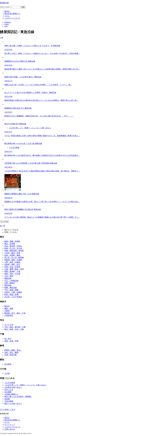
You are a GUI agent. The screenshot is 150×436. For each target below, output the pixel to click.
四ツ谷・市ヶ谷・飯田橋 (14, 257)
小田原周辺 (8, 315)
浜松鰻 (7, 399)
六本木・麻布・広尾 (12, 253)
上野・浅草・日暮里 (12, 262)
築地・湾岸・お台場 (12, 274)
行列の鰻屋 (8, 401)
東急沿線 (7, 278)
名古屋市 (7, 364)
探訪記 (7, 11)
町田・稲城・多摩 (11, 294)
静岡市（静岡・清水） (13, 350)
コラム (7, 16)
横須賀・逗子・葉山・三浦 (14, 313)
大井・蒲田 (8, 276)
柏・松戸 (7, 339)
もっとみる (4, 221)
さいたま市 (8, 325)
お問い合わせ (9, 429)
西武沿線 (7, 285)
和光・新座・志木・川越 (14, 329)
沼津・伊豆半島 (10, 355)
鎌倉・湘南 (8, 308)
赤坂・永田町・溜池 (12, 255)
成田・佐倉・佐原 (11, 341)
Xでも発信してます (7, 409)
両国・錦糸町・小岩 (12, 271)
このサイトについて (12, 18)
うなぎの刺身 (9, 383)
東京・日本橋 (9, 244)
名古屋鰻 (7, 392)
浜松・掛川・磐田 (11, 352)
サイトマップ (9, 425)
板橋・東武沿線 (10, 288)
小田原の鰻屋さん (11, 394)
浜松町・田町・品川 (12, 264)
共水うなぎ (8, 390)
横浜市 (7, 306)
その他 (7, 373)
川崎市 (7, 311)
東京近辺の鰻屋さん (12, 14)
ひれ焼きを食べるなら (13, 387)
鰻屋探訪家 (4, 3)
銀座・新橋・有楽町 (12, 241)
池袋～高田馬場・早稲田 (14, 251)
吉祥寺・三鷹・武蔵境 (13, 292)
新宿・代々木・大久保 (13, 248)
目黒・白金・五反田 (12, 267)
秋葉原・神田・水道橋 (13, 260)
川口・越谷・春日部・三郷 (14, 327)
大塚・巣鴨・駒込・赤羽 (14, 269)
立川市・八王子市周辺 (13, 297)
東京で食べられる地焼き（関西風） (18, 396)
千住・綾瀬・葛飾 (11, 290)
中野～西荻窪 (9, 283)
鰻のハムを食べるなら (13, 403)
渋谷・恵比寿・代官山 (13, 246)
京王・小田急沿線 (11, 281)
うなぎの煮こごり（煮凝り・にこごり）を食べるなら (25, 385)
